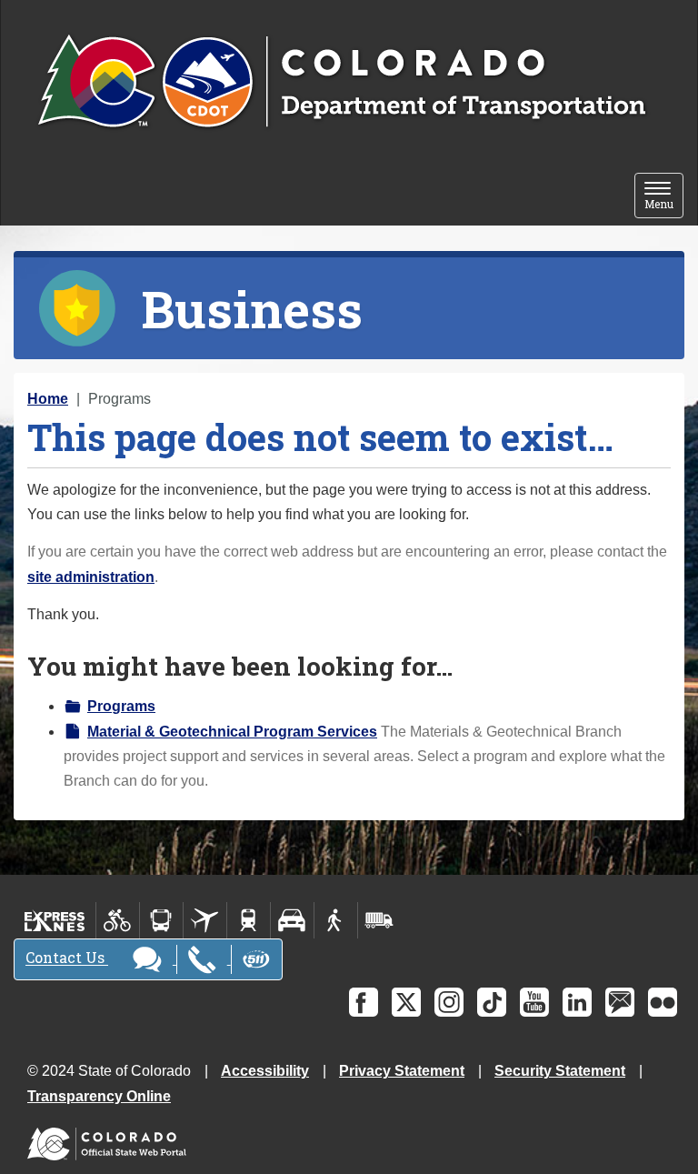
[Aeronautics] (205, 920)
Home (47, 398)
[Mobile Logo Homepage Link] (341, 83)
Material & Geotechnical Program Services (232, 731)
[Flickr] (662, 1002)
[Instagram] (449, 1002)
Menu (663, 197)
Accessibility (265, 1071)
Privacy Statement (401, 1071)
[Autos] (292, 920)
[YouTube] (534, 1002)
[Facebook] (363, 1002)
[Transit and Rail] (161, 920)
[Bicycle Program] (117, 920)
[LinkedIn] (577, 1002)
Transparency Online (99, 1096)
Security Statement (559, 1071)
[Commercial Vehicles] (379, 920)
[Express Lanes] (55, 920)
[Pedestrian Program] (336, 920)
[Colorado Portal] (110, 1140)
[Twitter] (406, 1002)
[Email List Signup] (620, 1002)
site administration (91, 577)
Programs (121, 706)
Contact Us (66, 958)
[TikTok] (492, 1002)
